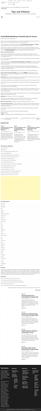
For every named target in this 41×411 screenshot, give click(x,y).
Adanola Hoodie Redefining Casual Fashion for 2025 (25, 387)
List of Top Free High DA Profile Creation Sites (8, 160)
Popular (2, 242)
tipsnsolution (13, 38)
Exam (2, 224)
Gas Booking (3, 229)
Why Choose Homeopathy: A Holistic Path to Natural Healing (14, 375)
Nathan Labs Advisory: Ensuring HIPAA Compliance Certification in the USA (36, 378)
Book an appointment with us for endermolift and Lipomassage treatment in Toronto (20, 129)
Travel (2, 260)
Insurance (2, 233)
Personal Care (3, 240)
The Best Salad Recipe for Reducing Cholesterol (15, 371)
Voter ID (2, 265)
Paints (2, 238)
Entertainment (3, 219)
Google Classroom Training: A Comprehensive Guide (29, 331)
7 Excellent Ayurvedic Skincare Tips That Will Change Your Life (16, 381)
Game (2, 228)
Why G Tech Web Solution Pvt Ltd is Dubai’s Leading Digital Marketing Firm (36, 392)
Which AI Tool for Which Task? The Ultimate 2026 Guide (10, 278)
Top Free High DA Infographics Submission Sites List (9, 156)
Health (2, 231)
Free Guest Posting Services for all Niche (7, 169)
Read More (23, 308)
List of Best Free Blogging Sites (6, 153)
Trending (2, 261)
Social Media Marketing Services (19, 114)
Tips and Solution (20, 11)
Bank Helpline (3, 206)
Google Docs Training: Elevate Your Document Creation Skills (30, 314)
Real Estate (2, 245)
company (2, 212)
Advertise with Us (29, 0)
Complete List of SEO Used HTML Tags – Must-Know (9, 174)
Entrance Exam (3, 221)
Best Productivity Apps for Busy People (7, 283)
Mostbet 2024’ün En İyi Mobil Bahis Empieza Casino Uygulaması (33, 128)
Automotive (3, 205)
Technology (10, 0)
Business (6, 112)
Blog (1, 208)
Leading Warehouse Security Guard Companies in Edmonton (7, 128)
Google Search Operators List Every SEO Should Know (10, 172)
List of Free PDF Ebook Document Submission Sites (9, 151)
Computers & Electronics (5, 213)
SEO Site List (19, 0)
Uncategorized (3, 263)
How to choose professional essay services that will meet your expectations (25, 377)
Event (2, 222)
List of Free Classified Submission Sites (7, 162)
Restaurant (2, 247)
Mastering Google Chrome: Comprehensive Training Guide (30, 348)
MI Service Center (4, 235)
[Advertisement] (20, 26)
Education (2, 217)
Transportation (3, 258)
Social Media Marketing (8, 114)
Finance (2, 226)
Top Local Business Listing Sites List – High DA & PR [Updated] (11, 163)
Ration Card (3, 244)
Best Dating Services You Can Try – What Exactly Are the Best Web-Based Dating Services (25, 372)
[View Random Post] (37, 17)
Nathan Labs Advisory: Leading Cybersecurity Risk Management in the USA (36, 385)
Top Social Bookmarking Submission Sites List (8, 165)
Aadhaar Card (3, 203)
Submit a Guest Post (11, 2)
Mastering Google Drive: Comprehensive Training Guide (30, 296)
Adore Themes (31, 409)
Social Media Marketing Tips (30, 114)
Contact (17, 2)
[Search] (39, 17)
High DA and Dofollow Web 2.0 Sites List (7, 167)
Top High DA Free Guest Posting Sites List (7, 158)
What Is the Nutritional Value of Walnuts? (16, 386)
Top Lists (14, 0)
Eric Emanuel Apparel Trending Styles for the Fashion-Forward (25, 383)
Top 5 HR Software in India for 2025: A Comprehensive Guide (36, 372)
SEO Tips (23, 0)
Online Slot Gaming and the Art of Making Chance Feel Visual (11, 280)
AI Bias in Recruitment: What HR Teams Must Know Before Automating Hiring (14, 285)
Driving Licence (3, 215)
